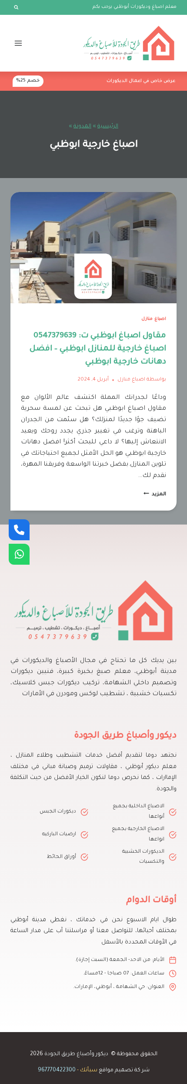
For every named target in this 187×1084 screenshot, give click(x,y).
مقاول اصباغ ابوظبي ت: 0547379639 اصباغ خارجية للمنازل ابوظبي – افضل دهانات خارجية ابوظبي (98, 349)
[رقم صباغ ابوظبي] (19, 529)
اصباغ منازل (153, 319)
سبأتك (88, 1070)
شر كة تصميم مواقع (124, 1070)
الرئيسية (107, 126)
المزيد (155, 494)
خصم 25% (28, 80)
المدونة (82, 126)
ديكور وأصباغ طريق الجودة (76, 1054)
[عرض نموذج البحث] (16, 7)
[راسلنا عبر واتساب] (19, 554)
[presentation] (93, 247)
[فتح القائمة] (18, 43)
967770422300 (57, 1070)
